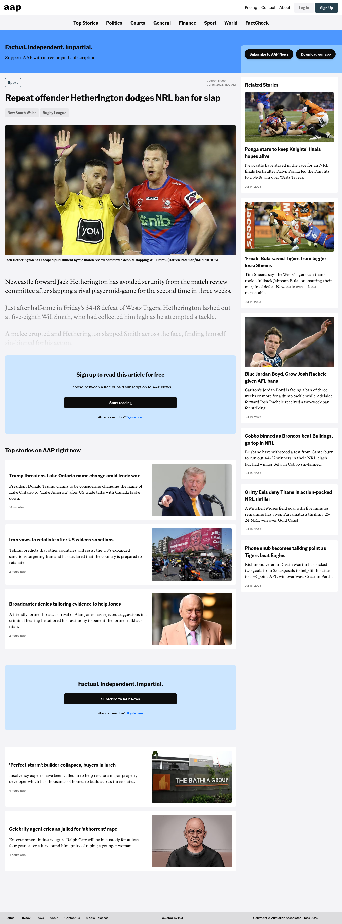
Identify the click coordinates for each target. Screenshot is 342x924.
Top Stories (85, 22)
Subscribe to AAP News (269, 54)
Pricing (251, 7)
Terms (10, 918)
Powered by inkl (171, 918)
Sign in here (134, 417)
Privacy (25, 918)
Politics (114, 22)
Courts (137, 22)
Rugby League (54, 112)
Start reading (120, 402)
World (230, 22)
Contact (268, 7)
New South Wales (22, 112)
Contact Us (72, 918)
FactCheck (257, 22)
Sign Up (326, 7)
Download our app (316, 54)
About (284, 7)
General (162, 22)
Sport (210, 22)
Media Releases (97, 918)
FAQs (40, 918)
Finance (187, 22)
